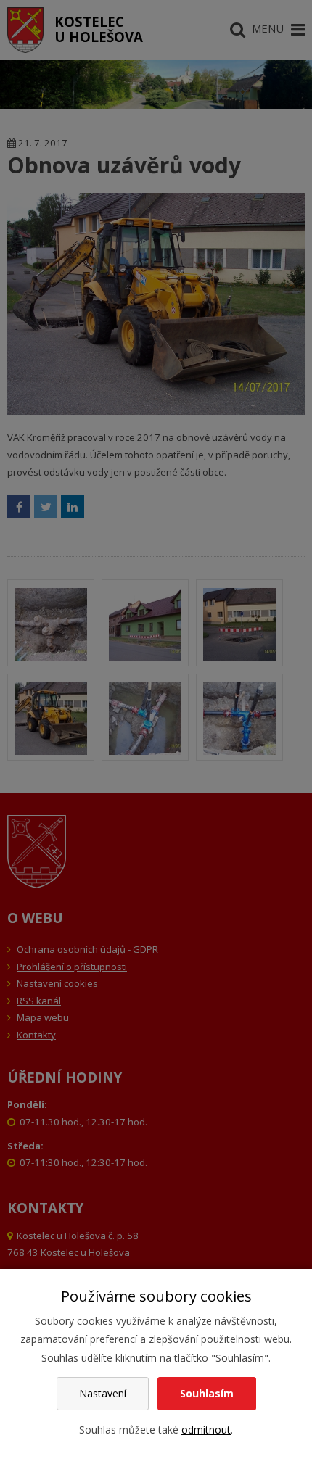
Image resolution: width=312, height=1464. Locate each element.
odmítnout (206, 1429)
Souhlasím (207, 1393)
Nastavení (102, 1393)
